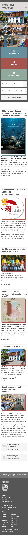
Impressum (4, 474)
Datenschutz (12, 474)
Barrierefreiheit (11, 476)
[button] (26, 7)
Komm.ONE (10, 531)
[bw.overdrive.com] (13, 262)
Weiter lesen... (4, 179)
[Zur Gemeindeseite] (14, 487)
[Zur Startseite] (8, 6)
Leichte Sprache (22, 0)
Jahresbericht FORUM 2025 (8, 378)
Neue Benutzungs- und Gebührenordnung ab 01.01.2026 (12, 437)
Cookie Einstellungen (21, 474)
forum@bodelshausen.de (10, 507)
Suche (18, 476)
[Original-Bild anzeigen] (13, 136)
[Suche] (25, 84)
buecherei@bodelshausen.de (10, 509)
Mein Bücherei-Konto (14, 97)
